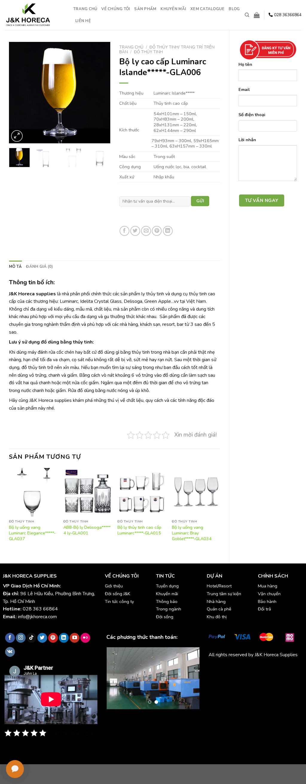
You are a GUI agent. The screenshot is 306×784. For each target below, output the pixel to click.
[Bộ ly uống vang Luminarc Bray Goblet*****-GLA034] (196, 492)
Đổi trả (264, 609)
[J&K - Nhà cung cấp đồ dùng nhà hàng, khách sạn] (34, 15)
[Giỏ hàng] (257, 15)
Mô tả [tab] (15, 266)
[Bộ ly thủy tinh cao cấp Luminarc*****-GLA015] (141, 492)
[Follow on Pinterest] (53, 638)
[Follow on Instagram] (21, 638)
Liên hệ (83, 21)
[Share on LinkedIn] (168, 231)
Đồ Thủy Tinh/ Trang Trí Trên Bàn (167, 49)
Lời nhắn (247, 140)
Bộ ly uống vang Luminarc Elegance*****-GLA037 (32, 533)
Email (244, 89)
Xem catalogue (207, 9)
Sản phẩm (145, 9)
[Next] (100, 92)
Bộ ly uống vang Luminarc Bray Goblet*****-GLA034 (192, 533)
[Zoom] (17, 136)
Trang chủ (85, 9)
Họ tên (245, 64)
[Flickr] (85, 638)
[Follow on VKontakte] (10, 652)
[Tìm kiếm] (247, 15)
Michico (216, 669)
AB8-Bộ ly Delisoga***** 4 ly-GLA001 (87, 530)
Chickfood (235, 669)
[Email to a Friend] (146, 231)
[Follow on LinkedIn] (64, 638)
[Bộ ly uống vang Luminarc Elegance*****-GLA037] (33, 492)
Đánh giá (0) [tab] (39, 266)
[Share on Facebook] (124, 231)
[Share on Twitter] (135, 231)
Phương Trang (261, 669)
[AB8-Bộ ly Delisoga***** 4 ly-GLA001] (87, 492)
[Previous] (18, 92)
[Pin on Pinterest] (157, 231)
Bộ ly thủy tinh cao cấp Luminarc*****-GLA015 (139, 530)
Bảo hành (267, 601)
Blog (234, 9)
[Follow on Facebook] (10, 638)
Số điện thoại (251, 115)
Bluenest (228, 676)
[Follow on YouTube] (74, 638)
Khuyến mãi (173, 9)
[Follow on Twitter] (42, 638)
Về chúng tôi (115, 9)
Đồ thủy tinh (148, 52)
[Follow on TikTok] (31, 638)
